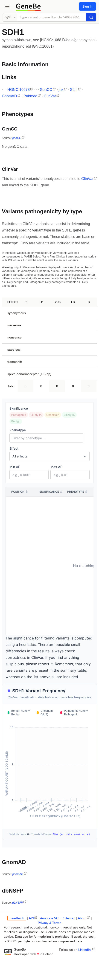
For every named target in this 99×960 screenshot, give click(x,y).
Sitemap (69, 918)
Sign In (87, 6)
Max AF (56, 467)
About (82, 918)
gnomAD (17, 874)
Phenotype (17, 430)
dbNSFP (17, 902)
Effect (13, 448)
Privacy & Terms (49, 923)
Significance (18, 408)
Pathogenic (18, 414)
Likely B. (69, 414)
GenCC (46, 90)
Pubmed (30, 96)
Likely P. (36, 414)
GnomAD (9, 96)
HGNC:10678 (18, 90)
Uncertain (52, 414)
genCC (16, 138)
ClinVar (50, 96)
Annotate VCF (50, 918)
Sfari (74, 90)
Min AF (14, 467)
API (31, 918)
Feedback (16, 918)
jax (61, 90)
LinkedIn (85, 949)
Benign (15, 421)
